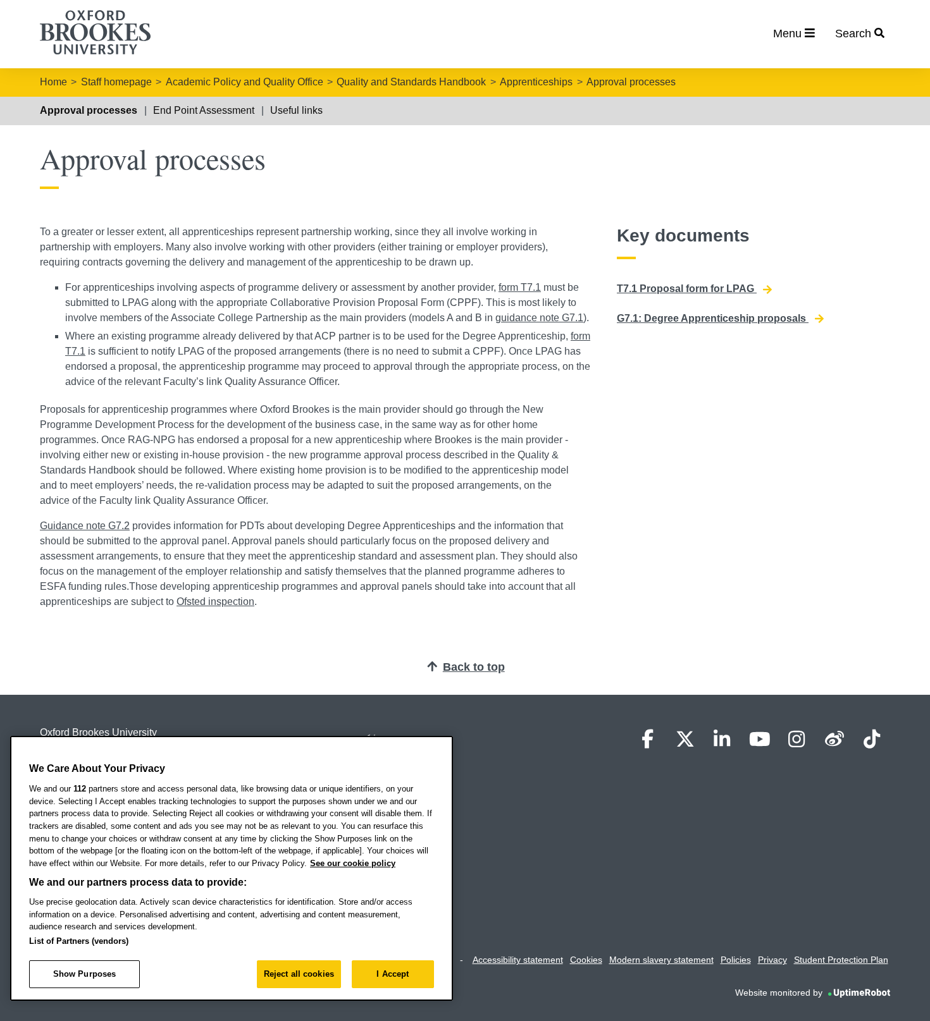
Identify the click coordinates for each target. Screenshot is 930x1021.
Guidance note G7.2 (85, 525)
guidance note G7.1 (539, 317)
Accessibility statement (518, 960)
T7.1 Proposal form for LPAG (687, 288)
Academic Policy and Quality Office (244, 81)
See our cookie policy (352, 863)
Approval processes (631, 81)
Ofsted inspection (215, 601)
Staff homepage (116, 81)
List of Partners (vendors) (78, 941)
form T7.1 (520, 287)
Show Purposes (84, 974)
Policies (736, 960)
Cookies (586, 960)
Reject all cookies (299, 974)
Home (53, 81)
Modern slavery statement (661, 960)
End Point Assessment (203, 110)
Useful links (296, 110)
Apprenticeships (536, 81)
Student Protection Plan (841, 960)
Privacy (772, 960)
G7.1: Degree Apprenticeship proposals (713, 318)
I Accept (392, 974)
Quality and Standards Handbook (411, 81)
